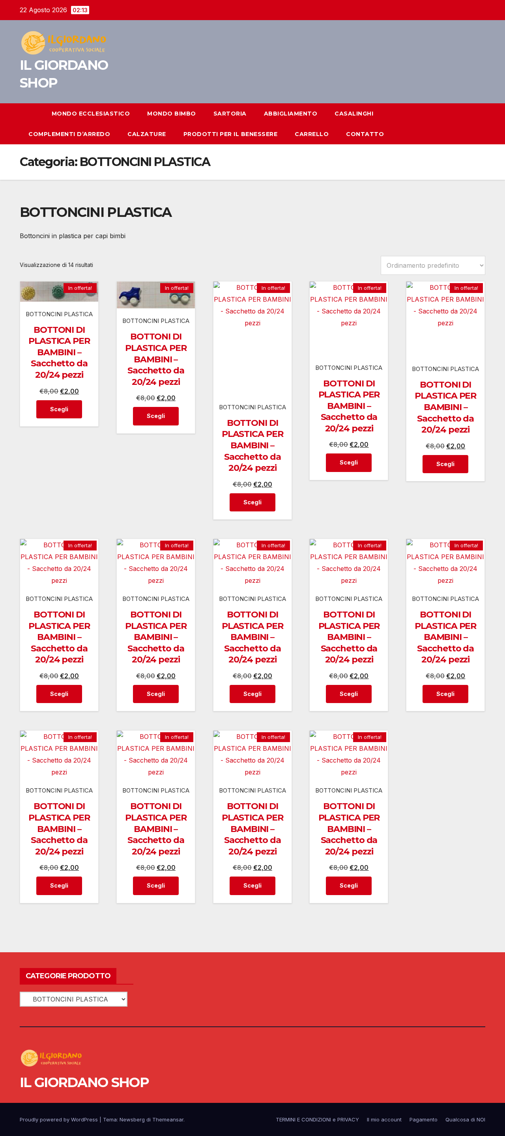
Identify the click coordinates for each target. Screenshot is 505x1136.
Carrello (312, 134)
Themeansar (167, 1119)
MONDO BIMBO (171, 113)
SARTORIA (230, 113)
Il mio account (384, 1119)
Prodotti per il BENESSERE (230, 134)
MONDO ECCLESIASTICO (91, 113)
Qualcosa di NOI (465, 1119)
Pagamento (424, 1119)
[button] (464, 124)
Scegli (59, 409)
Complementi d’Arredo (69, 134)
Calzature (146, 134)
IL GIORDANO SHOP (84, 1082)
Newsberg (132, 1119)
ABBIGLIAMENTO (291, 113)
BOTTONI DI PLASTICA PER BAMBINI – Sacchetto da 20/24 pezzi (59, 352)
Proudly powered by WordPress (59, 1119)
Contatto (365, 134)
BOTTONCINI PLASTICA (59, 314)
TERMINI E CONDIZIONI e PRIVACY (317, 1119)
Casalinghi (354, 113)
